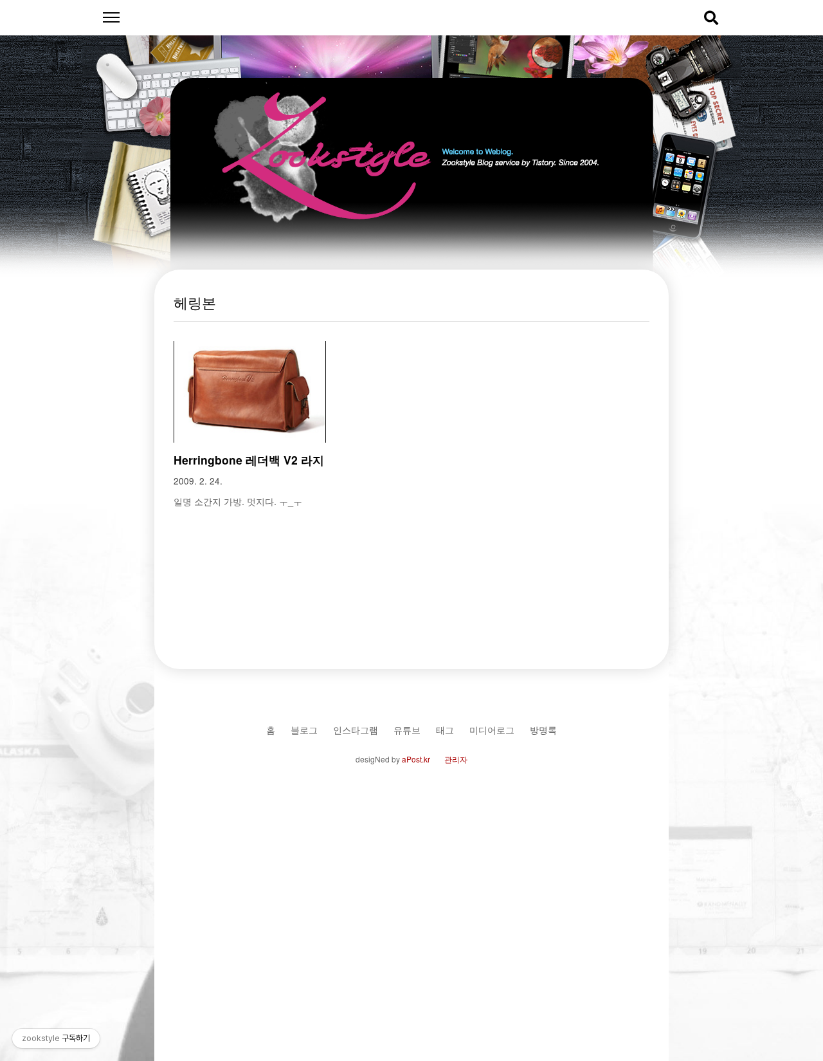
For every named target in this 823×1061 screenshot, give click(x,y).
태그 (445, 729)
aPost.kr (416, 758)
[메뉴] (110, 17)
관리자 (455, 758)
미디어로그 (491, 729)
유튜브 (407, 729)
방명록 (543, 729)
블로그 (304, 729)
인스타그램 (355, 729)
